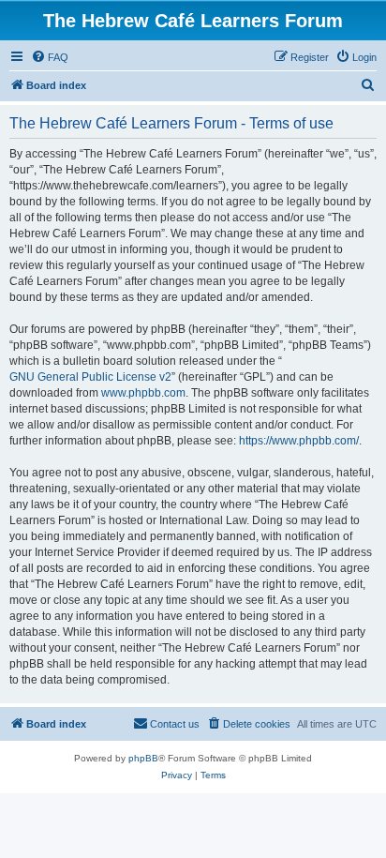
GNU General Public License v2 (90, 377)
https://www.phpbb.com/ (299, 440)
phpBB (143, 758)
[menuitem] (49, 57)
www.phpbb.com (143, 392)
